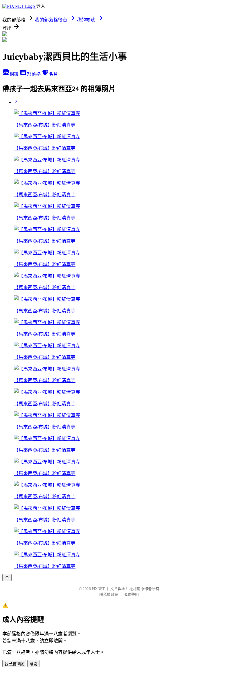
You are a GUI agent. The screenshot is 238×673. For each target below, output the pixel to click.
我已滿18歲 (14, 664)
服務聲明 (131, 594)
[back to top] (7, 577)
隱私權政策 (108, 594)
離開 (33, 664)
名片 (53, 74)
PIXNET (98, 588)
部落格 (34, 74)
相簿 (14, 74)
